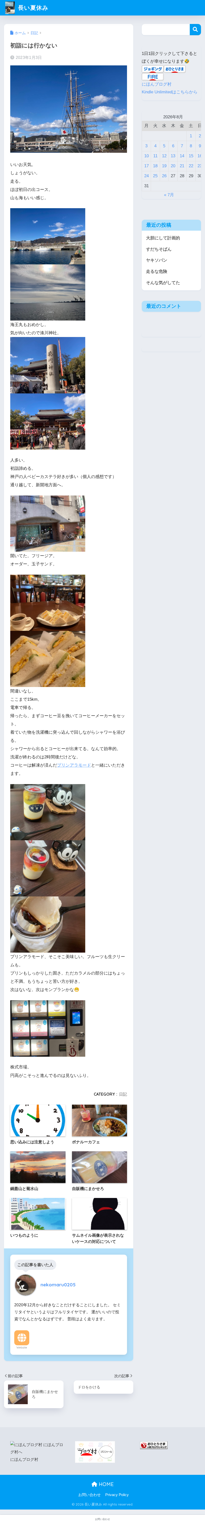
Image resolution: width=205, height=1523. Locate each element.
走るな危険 (156, 271)
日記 (123, 1094)
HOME (105, 1484)
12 (164, 156)
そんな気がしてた (163, 282)
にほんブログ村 (157, 84)
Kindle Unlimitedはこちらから (170, 92)
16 (200, 156)
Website (21, 1347)
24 (146, 175)
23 (200, 166)
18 (155, 166)
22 (191, 166)
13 (173, 156)
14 (182, 156)
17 (146, 166)
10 (146, 156)
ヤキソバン (156, 260)
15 (191, 156)
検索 (195, 29)
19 (164, 166)
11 (155, 156)
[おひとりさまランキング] (154, 1445)
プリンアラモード (74, 765)
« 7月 (169, 194)
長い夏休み (32, 7)
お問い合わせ (89, 1495)
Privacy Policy (117, 1495)
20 (173, 166)
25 (155, 175)
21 (182, 166)
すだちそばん (159, 249)
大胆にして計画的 (163, 238)
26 (164, 175)
